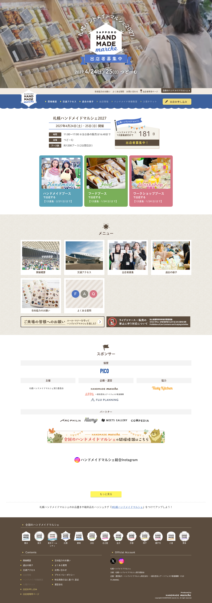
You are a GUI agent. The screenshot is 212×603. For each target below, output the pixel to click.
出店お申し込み (178, 101)
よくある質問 (118, 91)
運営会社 (59, 584)
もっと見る (106, 494)
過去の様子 (88, 101)
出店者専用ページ (150, 91)
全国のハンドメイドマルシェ (175, 90)
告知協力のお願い (102, 91)
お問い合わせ (132, 91)
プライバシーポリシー (65, 575)
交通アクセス (70, 101)
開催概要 (52, 101)
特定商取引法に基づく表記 (67, 580)
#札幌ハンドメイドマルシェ (127, 507)
